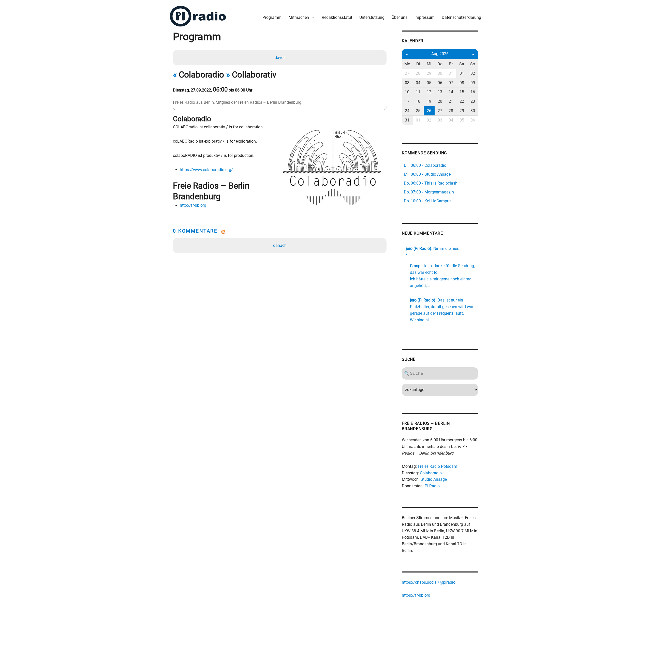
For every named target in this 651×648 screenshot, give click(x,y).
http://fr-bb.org (193, 205)
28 (418, 73)
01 (462, 73)
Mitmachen (299, 17)
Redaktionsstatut (337, 17)
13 (440, 91)
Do (439, 64)
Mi (429, 64)
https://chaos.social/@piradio (428, 582)
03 (407, 82)
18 (418, 101)
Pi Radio (432, 486)
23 (472, 101)
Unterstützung (371, 17)
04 (418, 82)
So (472, 64)
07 (451, 82)
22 (462, 101)
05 (429, 82)
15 (462, 91)
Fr (451, 64)
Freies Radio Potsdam (437, 466)
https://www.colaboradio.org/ (206, 169)
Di (418, 64)
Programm (272, 17)
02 (472, 73)
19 (429, 101)
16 (472, 91)
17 (407, 101)
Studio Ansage (434, 479)
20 (440, 101)
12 (429, 91)
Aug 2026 (440, 53)
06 (440, 82)
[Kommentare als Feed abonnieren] (280, 232)
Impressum (425, 17)
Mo (407, 64)
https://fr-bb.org (416, 595)
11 (418, 91)
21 (451, 101)
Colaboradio (431, 473)
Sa (461, 64)
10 (407, 91)
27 (407, 73)
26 (429, 110)
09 (472, 82)
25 (418, 110)
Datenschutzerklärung (461, 17)
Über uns (399, 17)
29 (429, 73)
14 (451, 91)
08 (462, 82)
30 (440, 73)
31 (451, 73)
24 (407, 110)
